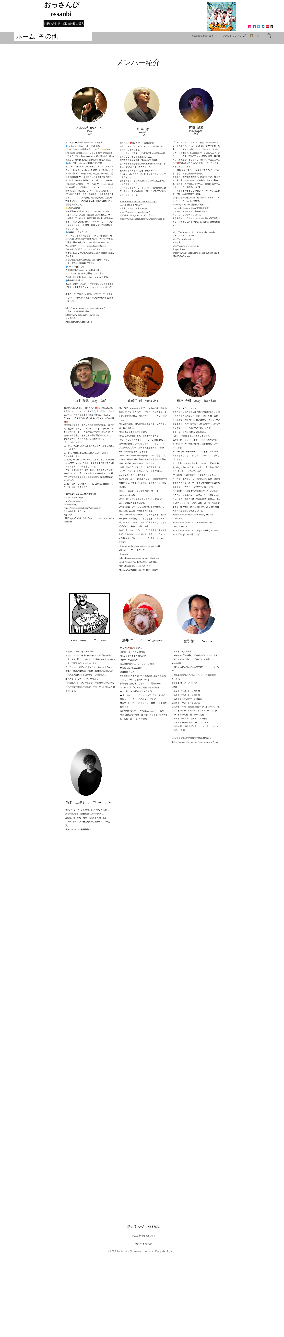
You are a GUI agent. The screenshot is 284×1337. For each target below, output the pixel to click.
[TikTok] (272, 26)
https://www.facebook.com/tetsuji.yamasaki (139, 546)
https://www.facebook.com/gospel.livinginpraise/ (195, 530)
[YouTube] (267, 26)
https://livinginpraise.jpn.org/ (186, 534)
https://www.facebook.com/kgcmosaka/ (82, 508)
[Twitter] (258, 26)
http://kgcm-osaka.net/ (74, 501)
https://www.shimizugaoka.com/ (135, 212)
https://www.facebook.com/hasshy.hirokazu (193, 515)
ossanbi (57, 14)
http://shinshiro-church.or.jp (186, 246)
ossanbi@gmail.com (202, 36)
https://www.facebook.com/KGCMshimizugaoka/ (142, 219)
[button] (269, 35)
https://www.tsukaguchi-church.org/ (82, 315)
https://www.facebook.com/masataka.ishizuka (194, 232)
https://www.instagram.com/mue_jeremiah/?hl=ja (195, 742)
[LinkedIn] (263, 26)
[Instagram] (249, 26)
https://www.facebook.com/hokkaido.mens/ (193, 522)
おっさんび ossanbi (143, 1226)
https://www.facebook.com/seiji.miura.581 (85, 308)
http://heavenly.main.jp (183, 239)
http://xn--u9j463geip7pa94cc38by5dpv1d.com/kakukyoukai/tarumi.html (89, 518)
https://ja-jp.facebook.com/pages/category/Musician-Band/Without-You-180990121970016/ (139, 558)
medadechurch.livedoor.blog (78, 322)
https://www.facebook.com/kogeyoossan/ (138, 570)
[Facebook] (254, 26)
